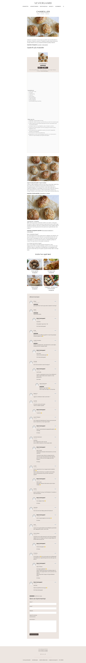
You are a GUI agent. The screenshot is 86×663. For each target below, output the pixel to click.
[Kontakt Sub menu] (53, 6)
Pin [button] (46, 67)
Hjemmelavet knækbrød (47, 230)
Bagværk (42, 13)
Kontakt (51, 6)
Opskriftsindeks (34, 6)
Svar (55, 301)
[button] (40, 65)
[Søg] (63, 6)
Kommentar (32, 619)
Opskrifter (25, 6)
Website (31, 610)
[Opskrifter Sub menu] (28, 6)
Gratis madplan (43, 6)
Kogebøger (58, 6)
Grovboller (39, 44)
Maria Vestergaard (44, 71)
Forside (38, 13)
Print (41, 67)
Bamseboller (45, 44)
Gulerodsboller (30, 231)
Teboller (48, 193)
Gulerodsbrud (42, 193)
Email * (31, 606)
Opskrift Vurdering (33, 615)
